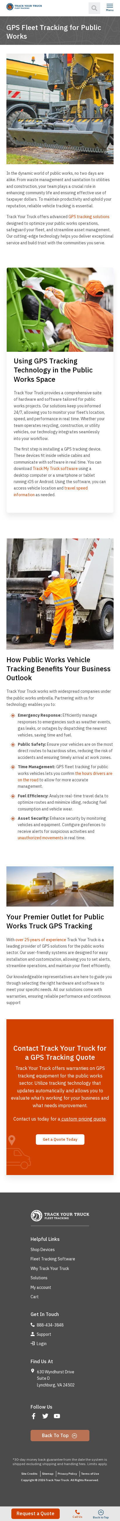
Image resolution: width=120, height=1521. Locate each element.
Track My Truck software (55, 468)
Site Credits (29, 1474)
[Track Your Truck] (24, 6)
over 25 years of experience (40, 939)
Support (43, 1334)
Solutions (39, 1277)
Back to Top (56, 1435)
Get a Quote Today (60, 1139)
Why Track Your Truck (50, 1268)
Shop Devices (43, 1249)
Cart (35, 1296)
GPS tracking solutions (89, 216)
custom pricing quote (83, 1119)
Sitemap (47, 1474)
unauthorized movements (40, 837)
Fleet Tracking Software (53, 1259)
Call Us (77, 1517)
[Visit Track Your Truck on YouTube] (57, 1416)
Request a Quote (35, 1513)
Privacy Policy (67, 1474)
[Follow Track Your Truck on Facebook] (34, 1416)
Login (41, 1343)
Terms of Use (90, 1474)
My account (41, 1287)
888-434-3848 (49, 1325)
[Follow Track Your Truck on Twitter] (46, 1416)
